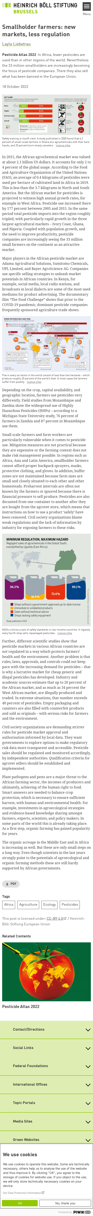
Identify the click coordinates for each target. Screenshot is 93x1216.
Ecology (49, 905)
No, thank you (65, 1203)
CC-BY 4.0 (55, 919)
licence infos (63, 145)
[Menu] (87, 6)
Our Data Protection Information (22, 1192)
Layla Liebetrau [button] (16, 44)
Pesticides (70, 905)
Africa (8, 905)
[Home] (39, 7)
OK (20, 1203)
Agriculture (28, 905)
